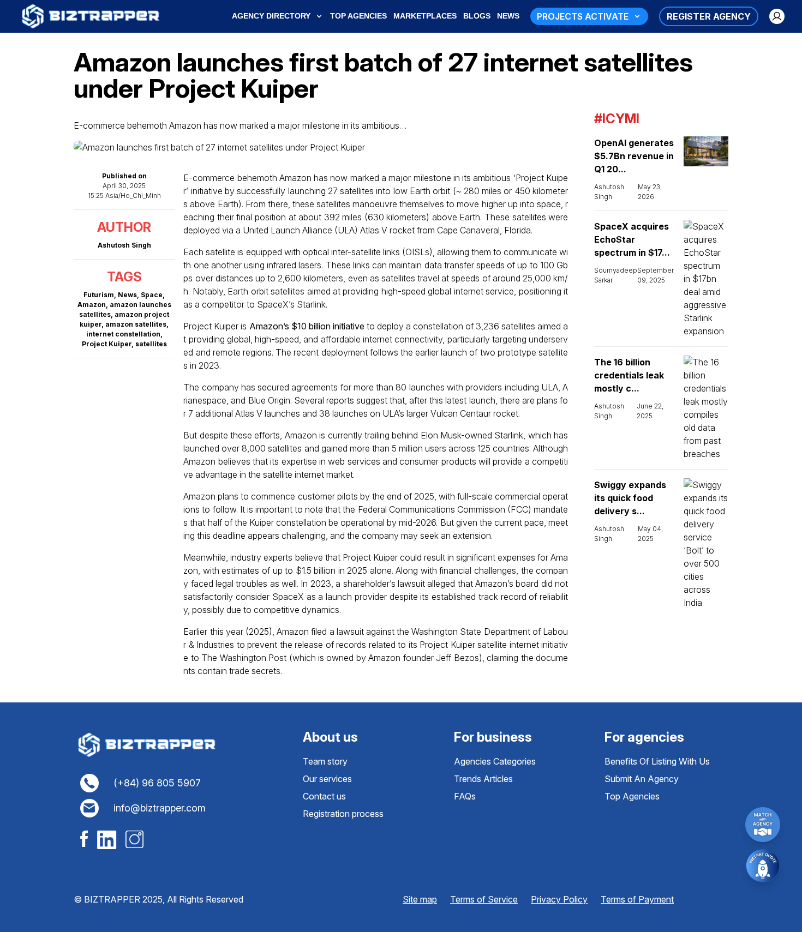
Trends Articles (483, 778)
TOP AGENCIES (358, 15)
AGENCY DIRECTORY (271, 15)
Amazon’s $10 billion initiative (306, 326)
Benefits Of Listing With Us (657, 761)
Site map (420, 899)
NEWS (508, 15)
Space (152, 295)
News (127, 295)
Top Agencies (632, 796)
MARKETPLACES (425, 15)
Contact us (324, 796)
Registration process (343, 813)
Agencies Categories (495, 761)
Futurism (98, 295)
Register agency (709, 16)
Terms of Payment (637, 899)
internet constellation (123, 334)
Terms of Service (484, 899)
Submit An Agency (642, 778)
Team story (325, 761)
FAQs (465, 796)
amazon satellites (135, 324)
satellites (151, 344)
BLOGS (476, 15)
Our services (327, 778)
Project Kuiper (106, 344)
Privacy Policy (559, 899)
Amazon (91, 304)
